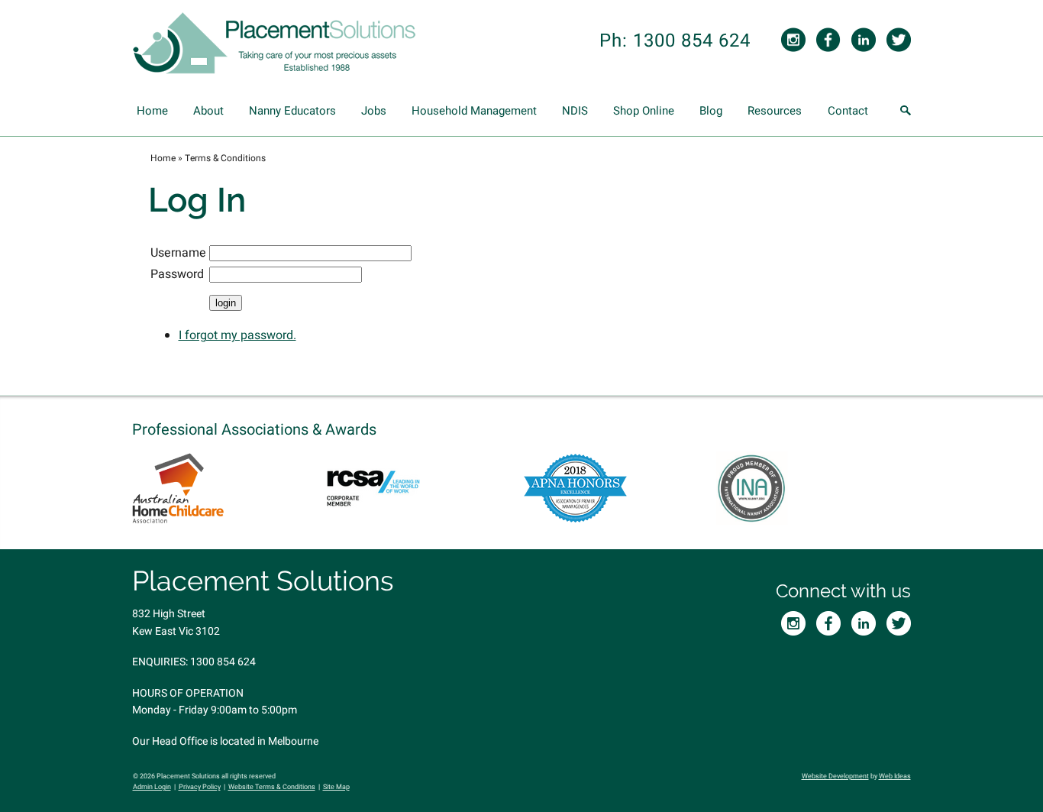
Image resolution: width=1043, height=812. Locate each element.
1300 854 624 (223, 662)
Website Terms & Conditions (271, 787)
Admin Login (152, 787)
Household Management (474, 110)
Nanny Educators (292, 110)
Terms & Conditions (225, 158)
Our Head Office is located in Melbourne (225, 741)
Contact (848, 110)
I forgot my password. (237, 335)
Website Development (835, 776)
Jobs (373, 110)
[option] (229, 488)
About (208, 110)
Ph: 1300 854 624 (675, 40)
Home (152, 110)
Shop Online (643, 110)
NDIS (575, 110)
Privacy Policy (200, 787)
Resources (775, 110)
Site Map (336, 787)
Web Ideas (895, 776)
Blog (710, 110)
